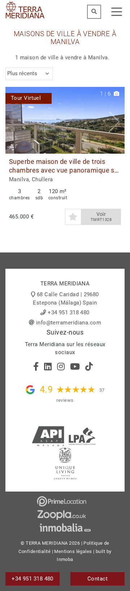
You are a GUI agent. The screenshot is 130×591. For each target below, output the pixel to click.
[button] (116, 120)
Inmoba (65, 559)
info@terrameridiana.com (68, 322)
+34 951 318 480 (69, 312)
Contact (97, 578)
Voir (101, 216)
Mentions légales (73, 551)
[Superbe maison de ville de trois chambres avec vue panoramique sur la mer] (65, 120)
